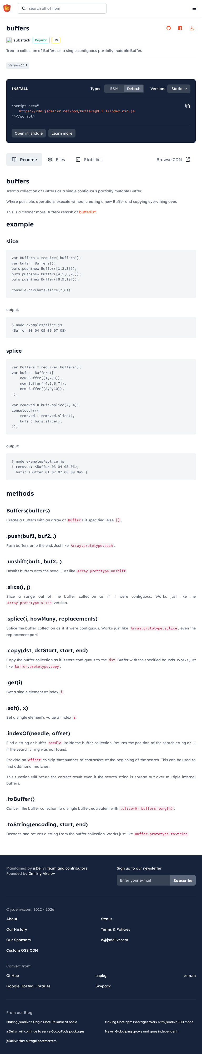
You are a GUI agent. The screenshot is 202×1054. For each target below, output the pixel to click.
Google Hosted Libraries (28, 986)
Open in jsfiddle (29, 133)
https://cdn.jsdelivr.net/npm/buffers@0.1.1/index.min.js (77, 111)
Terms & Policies (115, 929)
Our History (16, 929)
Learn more (62, 133)
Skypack (103, 986)
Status (106, 919)
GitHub (12, 975)
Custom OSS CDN (22, 950)
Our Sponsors (18, 940)
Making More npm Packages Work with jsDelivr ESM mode (149, 1022)
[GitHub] (168, 28)
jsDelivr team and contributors (60, 868)
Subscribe (183, 880)
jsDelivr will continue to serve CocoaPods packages (45, 1031)
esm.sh (190, 975)
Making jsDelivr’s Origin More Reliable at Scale (41, 1022)
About (11, 919)
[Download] (191, 28)
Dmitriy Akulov (41, 873)
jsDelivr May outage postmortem (31, 1041)
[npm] (180, 28)
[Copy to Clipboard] (187, 106)
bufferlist (87, 212)
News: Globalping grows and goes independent (141, 1031)
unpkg (101, 975)
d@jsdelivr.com (114, 940)
